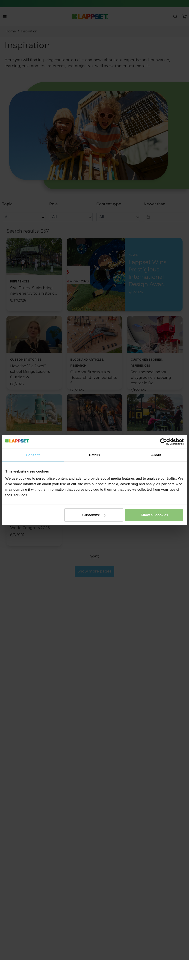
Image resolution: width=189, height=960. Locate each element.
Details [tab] (94, 455)
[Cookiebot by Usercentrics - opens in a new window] (163, 441)
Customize (91, 515)
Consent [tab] (33, 455)
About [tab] (156, 455)
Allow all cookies (154, 515)
